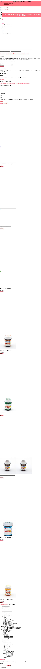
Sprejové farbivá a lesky (8, 622)
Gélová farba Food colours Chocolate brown (7, 475)
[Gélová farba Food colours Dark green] (8, 411)
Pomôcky (3, 641)
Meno (1, 95)
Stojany (5, 632)
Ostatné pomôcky (7, 646)
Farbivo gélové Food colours (16, 51)
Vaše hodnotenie (3, 85)
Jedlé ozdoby (4, 633)
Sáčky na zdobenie (9, 654)
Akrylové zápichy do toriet (8, 638)
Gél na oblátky (6, 614)
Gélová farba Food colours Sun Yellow (6, 599)
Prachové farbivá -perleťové (9, 624)
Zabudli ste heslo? (3, 667)
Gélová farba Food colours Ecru (5, 226)
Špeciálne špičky (9, 656)
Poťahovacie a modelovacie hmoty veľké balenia (12, 627)
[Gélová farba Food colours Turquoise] (8, 535)
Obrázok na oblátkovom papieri (9, 613)
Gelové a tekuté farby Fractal (9, 625)
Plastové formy (6, 648)
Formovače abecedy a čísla (8, 644)
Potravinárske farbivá (6, 51)
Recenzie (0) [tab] (4, 68)
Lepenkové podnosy (7, 630)
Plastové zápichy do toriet (8, 636)
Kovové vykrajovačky (10, 652)
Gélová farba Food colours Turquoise (6, 537)
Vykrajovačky (6, 650)
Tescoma (5, 657)
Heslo (1, 663)
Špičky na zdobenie (9, 655)
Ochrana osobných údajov (6, 607)
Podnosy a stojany (5, 629)
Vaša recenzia (2, 93)
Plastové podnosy (7, 631)
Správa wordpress (12, 604)
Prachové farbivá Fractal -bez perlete (10, 623)
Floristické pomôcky (7, 642)
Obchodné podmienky (6, 606)
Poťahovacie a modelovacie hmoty (8, 626)
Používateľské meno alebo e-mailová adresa (7, 661)
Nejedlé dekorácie (5, 634)
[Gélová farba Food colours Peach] (8, 348)
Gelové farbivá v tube (8, 618)
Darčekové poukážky (5, 15)
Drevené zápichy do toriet (8, 637)
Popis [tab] (3, 67)
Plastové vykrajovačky (10, 651)
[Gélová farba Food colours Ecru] (8, 224)
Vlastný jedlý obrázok (8, 615)
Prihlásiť (9, 665)
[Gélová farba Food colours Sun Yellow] (8, 597)
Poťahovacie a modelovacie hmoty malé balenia (12, 628)
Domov (1, 51)
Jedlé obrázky (4, 612)
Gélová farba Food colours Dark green (6, 412)
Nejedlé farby (6, 635)
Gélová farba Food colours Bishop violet (7, 163)
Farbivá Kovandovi (7, 621)
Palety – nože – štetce (8, 647)
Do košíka (1, 166)
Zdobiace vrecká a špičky (8, 653)
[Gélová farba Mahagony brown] (8, 286)
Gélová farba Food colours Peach (5, 350)
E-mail (1, 97)
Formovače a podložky (8, 643)
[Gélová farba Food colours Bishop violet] (8, 162)
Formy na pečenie (7, 645)
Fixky (5, 617)
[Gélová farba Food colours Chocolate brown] (16, 473)
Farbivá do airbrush (7, 619)
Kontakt (3, 16)
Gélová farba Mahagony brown (5, 288)
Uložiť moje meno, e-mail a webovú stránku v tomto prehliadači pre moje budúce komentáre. (17, 99)
